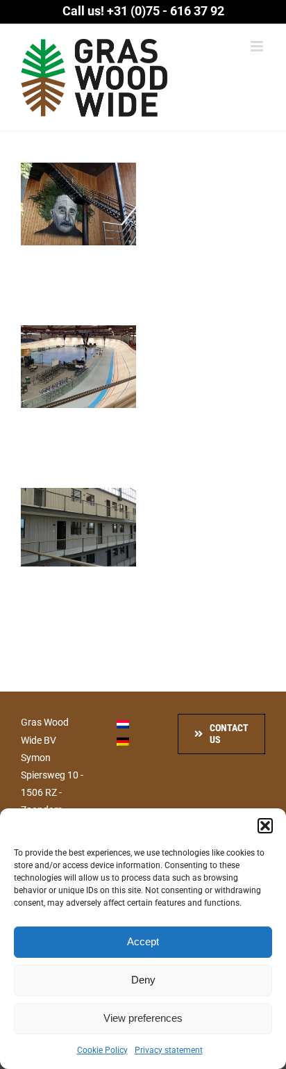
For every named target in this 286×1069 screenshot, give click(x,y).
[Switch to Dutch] (123, 723)
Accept (143, 941)
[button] (265, 826)
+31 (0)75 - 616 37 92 (165, 10)
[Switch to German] (123, 741)
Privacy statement (169, 1050)
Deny (143, 980)
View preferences (143, 1018)
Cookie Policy (102, 1050)
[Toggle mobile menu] (258, 46)
